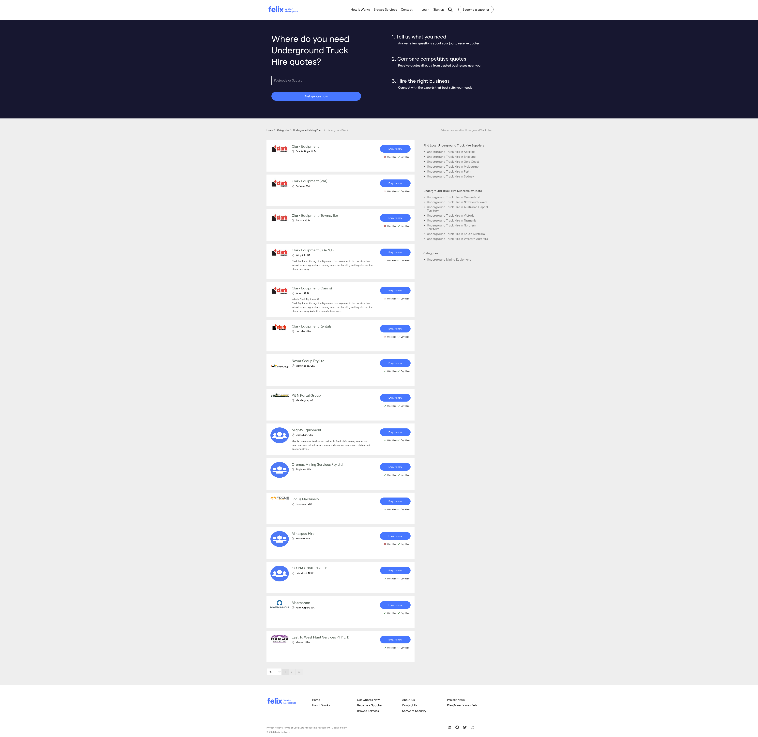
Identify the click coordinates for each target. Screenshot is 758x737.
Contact (407, 9)
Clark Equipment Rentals (311, 326)
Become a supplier (475, 9)
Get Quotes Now (368, 699)
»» (299, 671)
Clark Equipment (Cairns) (312, 288)
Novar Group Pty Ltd (308, 361)
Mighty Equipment (306, 430)
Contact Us (409, 705)
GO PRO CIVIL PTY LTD (309, 568)
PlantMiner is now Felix (462, 705)
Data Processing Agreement (314, 727)
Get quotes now (316, 96)
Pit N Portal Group (306, 395)
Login (425, 9)
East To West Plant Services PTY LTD (320, 637)
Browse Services (385, 9)
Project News (456, 699)
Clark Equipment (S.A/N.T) (313, 250)
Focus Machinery (305, 499)
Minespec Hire (303, 533)
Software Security (414, 711)
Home (316, 699)
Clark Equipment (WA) (309, 181)
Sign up (438, 9)
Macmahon (301, 602)
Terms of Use (290, 727)
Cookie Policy (339, 727)
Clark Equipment (305, 146)
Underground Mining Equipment (449, 259)
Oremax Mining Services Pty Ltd (317, 464)
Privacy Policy (273, 727)
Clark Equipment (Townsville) (315, 215)
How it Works (360, 9)
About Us (408, 699)
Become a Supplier (369, 705)
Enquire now (395, 148)
